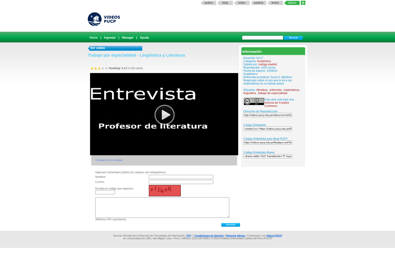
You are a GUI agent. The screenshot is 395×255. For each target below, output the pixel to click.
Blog (225, 2)
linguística (249, 93)
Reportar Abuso (235, 235)
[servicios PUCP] (303, 3)
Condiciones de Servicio (209, 235)
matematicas (291, 90)
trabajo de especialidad (272, 93)
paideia (258, 2)
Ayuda (144, 37)
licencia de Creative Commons (276, 104)
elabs (241, 2)
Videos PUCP (274, 235)
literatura (261, 90)
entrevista (276, 90)
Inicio (94, 37)
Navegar (127, 37)
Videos (292, 2)
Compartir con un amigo (109, 160)
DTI (189, 235)
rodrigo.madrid (268, 64)
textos (275, 2)
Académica (264, 61)
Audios (208, 2)
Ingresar (110, 37)
